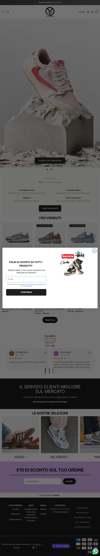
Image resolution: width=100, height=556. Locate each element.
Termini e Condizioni (36, 284)
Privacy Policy (28, 286)
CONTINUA (26, 292)
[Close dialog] (94, 251)
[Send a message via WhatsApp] (95, 551)
